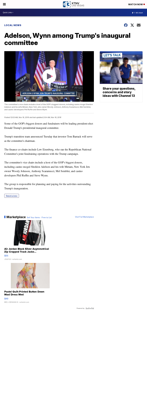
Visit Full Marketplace (84, 217)
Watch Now (135, 4)
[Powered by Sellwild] (90, 308)
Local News (12, 25)
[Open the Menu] (4, 4)
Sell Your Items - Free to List (39, 218)
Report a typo (11, 196)
